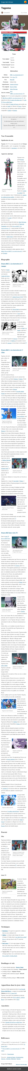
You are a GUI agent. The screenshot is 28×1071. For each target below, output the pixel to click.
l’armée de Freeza (14, 104)
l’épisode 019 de (13, 1022)
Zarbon (9, 110)
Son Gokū (15, 481)
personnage (14, 148)
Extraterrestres (19, 1057)
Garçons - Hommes (6, 1058)
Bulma (20, 582)
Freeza (19, 106)
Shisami (15, 389)
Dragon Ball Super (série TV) (9, 533)
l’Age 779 (14, 77)
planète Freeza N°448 (18, 297)
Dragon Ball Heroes (6, 991)
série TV (7, 536)
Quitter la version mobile (14, 1069)
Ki (6, 819)
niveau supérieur (11, 759)
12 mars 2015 (13, 993)
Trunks (21, 481)
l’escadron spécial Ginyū (13, 811)
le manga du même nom (16, 100)
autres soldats (4, 665)
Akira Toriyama (22, 222)
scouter (9, 218)
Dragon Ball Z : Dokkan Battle (9, 956)
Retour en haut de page (21, 1064)
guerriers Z (5, 788)
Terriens (23, 611)
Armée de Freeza (14, 84)
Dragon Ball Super (7, 102)
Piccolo (3, 826)
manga (2, 251)
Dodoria (15, 110)
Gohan (18, 724)
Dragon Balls (16, 309)
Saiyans (15, 338)
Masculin (12, 79)
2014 (11, 91)
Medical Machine (6, 460)
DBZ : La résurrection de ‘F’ (17, 75)
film (4, 98)
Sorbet (8, 106)
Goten (2, 822)
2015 (18, 999)
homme (22, 159)
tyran (18, 313)
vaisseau (9, 343)
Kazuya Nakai (13, 86)
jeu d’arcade (22, 989)
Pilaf (23, 328)
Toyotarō (5, 253)
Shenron (3, 431)
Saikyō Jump (10, 236)
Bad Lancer (5, 943)
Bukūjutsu (5, 931)
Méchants (13, 1058)
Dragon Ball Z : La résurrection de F (13, 251)
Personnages (10, 1054)
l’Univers (17, 565)
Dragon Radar (20, 416)
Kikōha (13, 341)
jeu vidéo (18, 937)
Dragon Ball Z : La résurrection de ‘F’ (14, 98)
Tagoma (18, 1058)
